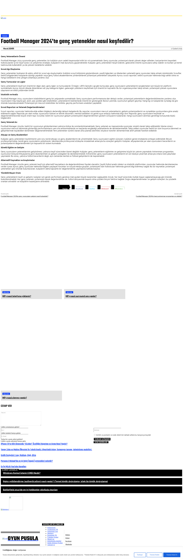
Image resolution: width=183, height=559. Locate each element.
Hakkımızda (51, 528)
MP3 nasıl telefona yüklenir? (16, 296)
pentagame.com (52, 531)
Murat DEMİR (8, 48)
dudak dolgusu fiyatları (55, 543)
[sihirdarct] (5, 509)
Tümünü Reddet (154, 555)
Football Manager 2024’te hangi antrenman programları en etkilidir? (159, 196)
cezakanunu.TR (52, 529)
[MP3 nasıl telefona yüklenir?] (31, 243)
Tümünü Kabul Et (171, 555)
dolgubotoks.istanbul (54, 541)
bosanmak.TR (52, 535)
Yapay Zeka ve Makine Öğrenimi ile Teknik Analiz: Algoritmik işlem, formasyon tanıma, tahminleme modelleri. (46, 449)
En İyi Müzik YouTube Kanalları (13, 466)
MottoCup (50, 539)
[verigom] (16, 509)
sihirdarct (50, 533)
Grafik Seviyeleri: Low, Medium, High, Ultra (18, 455)
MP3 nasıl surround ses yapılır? (81, 296)
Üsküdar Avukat (52, 537)
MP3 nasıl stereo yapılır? (14, 397)
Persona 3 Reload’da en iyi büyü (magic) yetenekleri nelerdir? (27, 461)
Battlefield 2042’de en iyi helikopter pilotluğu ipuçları (30, 489)
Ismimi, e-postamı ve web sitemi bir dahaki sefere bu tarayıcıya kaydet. (123, 435)
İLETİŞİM (6, 523)
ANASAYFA (5, 519)
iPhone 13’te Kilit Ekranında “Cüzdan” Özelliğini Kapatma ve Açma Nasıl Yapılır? (34, 444)
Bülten (4, 36)
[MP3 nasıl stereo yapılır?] (31, 345)
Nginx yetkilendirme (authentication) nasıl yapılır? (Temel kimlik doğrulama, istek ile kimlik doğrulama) (55, 481)
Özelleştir (140, 555)
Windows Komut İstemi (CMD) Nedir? (21, 473)
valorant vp (51, 545)
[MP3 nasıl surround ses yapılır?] (94, 243)
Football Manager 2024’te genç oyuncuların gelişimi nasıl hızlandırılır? (24, 196)
